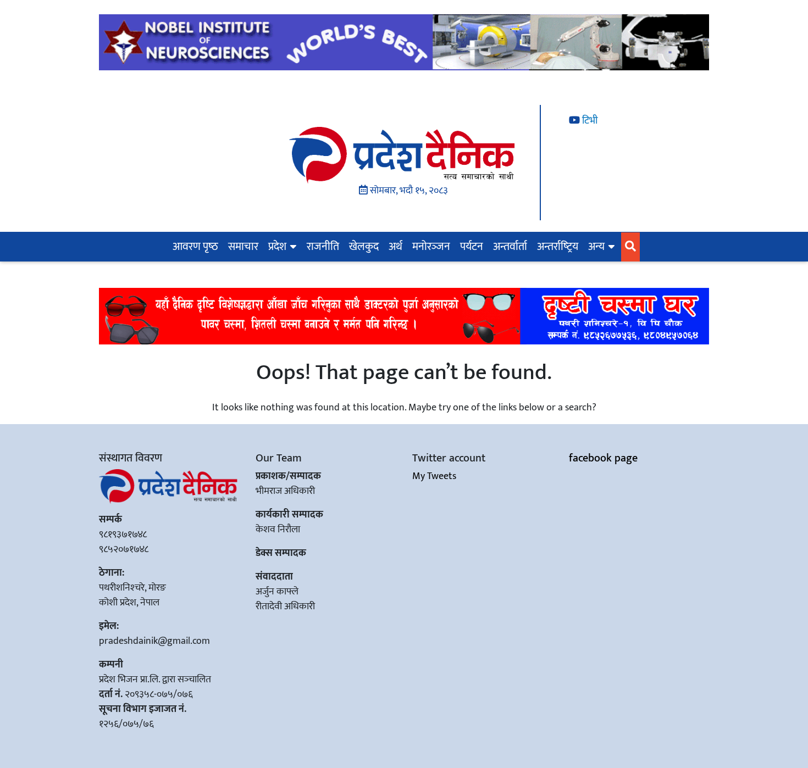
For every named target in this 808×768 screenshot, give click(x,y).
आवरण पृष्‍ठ (195, 246)
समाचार (243, 246)
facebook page (603, 458)
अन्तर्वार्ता (510, 246)
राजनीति (323, 246)
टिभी (588, 121)
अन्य (596, 246)
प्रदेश (277, 246)
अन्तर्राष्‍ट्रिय (557, 246)
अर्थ (395, 246)
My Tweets (434, 476)
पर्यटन (471, 246)
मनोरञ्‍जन (431, 246)
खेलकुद (364, 246)
